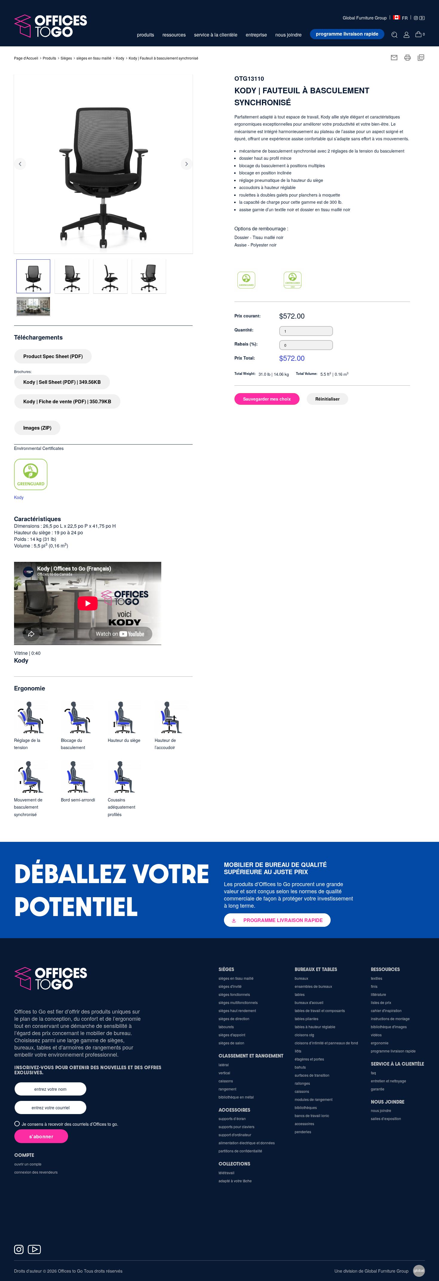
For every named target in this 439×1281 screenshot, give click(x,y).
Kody (120, 57)
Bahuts (300, 1066)
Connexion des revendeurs (36, 1171)
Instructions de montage (390, 1018)
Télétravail (226, 1172)
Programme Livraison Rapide (393, 1050)
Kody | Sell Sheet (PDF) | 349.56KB (62, 381)
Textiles (376, 978)
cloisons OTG (304, 1034)
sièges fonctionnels (234, 994)
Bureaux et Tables (316, 969)
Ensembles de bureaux (313, 986)
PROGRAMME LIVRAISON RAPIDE (283, 920)
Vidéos (376, 1034)
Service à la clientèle (397, 1063)
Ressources (385, 969)
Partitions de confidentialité (240, 1150)
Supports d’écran (232, 1118)
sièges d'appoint (232, 1034)
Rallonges (302, 1083)
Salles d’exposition (386, 1118)
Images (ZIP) (37, 427)
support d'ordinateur (235, 1134)
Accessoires (304, 1123)
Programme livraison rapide (347, 33)
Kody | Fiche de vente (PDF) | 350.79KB (67, 401)
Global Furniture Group (365, 18)
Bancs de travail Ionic (312, 1115)
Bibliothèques (306, 1107)
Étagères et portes (309, 1058)
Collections (234, 1163)
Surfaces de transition (312, 1075)
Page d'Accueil (26, 57)
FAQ (373, 1072)
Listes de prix (381, 1002)
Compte (24, 1154)
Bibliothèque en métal (236, 1096)
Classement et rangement (251, 1055)
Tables (300, 994)
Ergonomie (380, 1042)
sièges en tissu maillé (93, 57)
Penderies (303, 1131)
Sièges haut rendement (237, 1010)
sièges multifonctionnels (238, 1002)
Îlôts (298, 1050)
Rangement (227, 1088)
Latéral (224, 1064)
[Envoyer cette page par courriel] (394, 56)
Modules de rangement (313, 1099)
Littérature (378, 994)
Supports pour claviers (236, 1126)
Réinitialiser (327, 399)
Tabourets (226, 1026)
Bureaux (301, 978)
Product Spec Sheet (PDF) (53, 356)
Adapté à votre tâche (235, 1180)
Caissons (302, 1091)
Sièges (226, 969)
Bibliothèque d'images (389, 1026)
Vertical (224, 1072)
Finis (374, 986)
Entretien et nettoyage (388, 1080)
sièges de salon (231, 1042)
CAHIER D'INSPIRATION (386, 1010)
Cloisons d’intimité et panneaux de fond (326, 1042)
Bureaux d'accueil (309, 1002)
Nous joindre (387, 1101)
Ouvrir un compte (28, 1163)
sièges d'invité (230, 986)
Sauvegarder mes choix (267, 399)
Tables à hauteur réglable (315, 1026)
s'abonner (41, 1136)
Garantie (377, 1088)
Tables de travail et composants (320, 1010)
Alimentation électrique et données (247, 1142)
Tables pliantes (306, 1018)
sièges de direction (234, 1018)
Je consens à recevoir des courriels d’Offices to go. (70, 1124)
